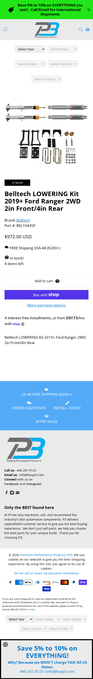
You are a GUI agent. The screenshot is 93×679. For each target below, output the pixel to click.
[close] (5, 644)
